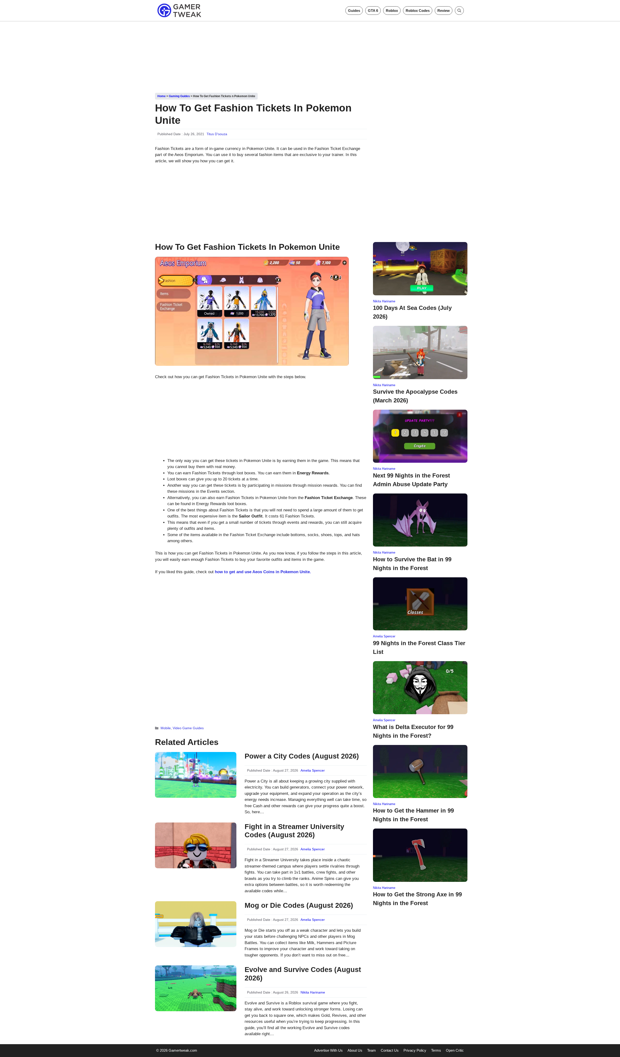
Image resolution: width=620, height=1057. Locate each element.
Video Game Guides (188, 728)
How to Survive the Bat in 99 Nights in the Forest (412, 563)
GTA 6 (373, 10)
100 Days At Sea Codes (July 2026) (412, 312)
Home (161, 96)
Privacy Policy (414, 1050)
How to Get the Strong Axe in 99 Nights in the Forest (417, 898)
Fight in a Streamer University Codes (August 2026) (294, 831)
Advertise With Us (328, 1050)
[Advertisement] (310, 55)
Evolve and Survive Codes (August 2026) (303, 974)
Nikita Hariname (313, 992)
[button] (459, 11)
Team (371, 1050)
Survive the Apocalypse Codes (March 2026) (415, 396)
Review (443, 10)
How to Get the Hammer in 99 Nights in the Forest (413, 814)
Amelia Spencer (313, 770)
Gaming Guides (179, 96)
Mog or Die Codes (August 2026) (299, 905)
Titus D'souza (217, 134)
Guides (354, 10)
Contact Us (390, 1050)
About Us (355, 1050)
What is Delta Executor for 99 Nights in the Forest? (413, 731)
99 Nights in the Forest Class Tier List (419, 647)
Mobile (166, 728)
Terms (436, 1050)
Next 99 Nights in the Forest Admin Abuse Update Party (411, 479)
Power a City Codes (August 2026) (302, 756)
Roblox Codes (418, 10)
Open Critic (455, 1050)
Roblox (392, 10)
